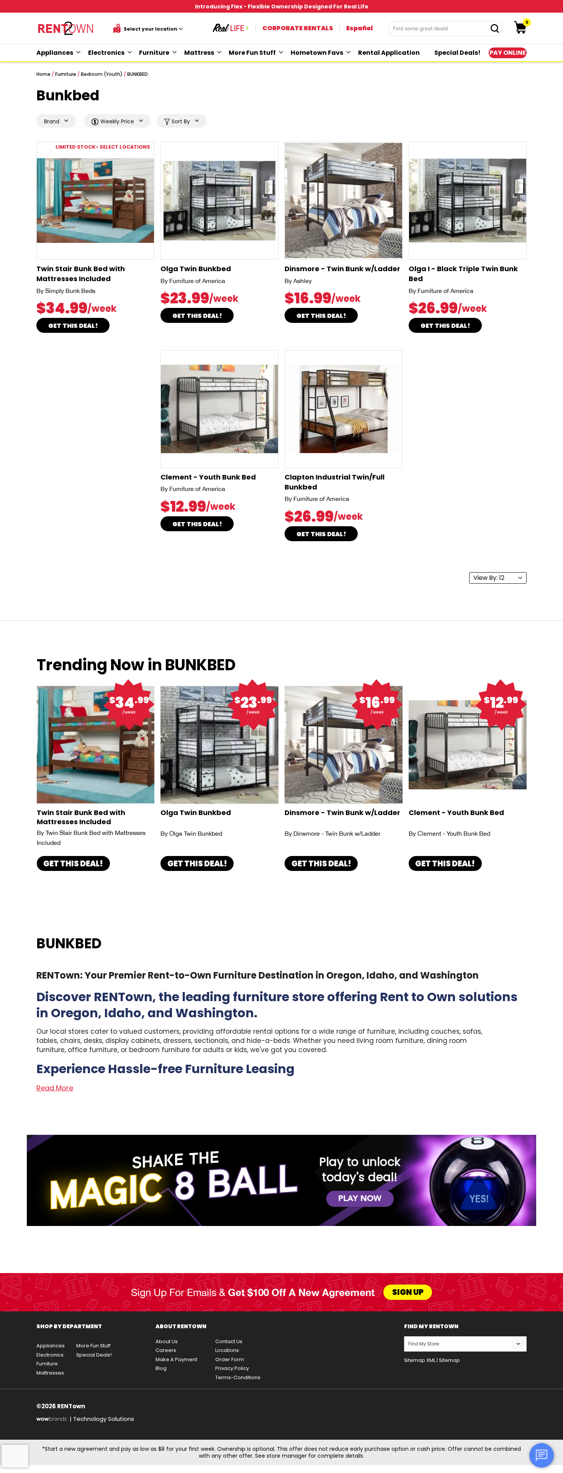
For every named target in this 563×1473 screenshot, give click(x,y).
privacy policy (232, 1368)
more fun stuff (252, 52)
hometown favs (317, 52)
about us (166, 1341)
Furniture (65, 74)
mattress (199, 52)
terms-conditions (237, 1377)
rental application (389, 52)
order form (229, 1359)
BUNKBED (137, 74)
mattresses (50, 1372)
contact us (228, 1341)
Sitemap (449, 1360)
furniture (154, 52)
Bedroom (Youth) (102, 74)
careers (165, 1350)
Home (43, 74)
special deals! (457, 52)
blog (161, 1368)
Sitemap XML (419, 1360)
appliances (54, 52)
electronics (106, 52)
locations (227, 1350)
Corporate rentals (297, 28)
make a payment (176, 1359)
